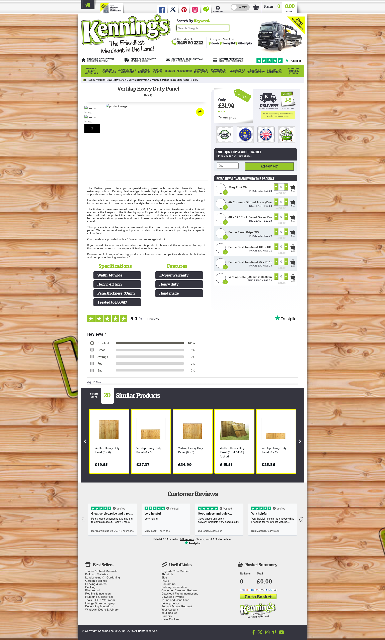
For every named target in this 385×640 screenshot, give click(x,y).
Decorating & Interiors (274, 71)
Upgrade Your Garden (175, 571)
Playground (184, 70)
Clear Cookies (170, 619)
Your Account (169, 609)
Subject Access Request (176, 606)
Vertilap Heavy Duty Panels (111, 80)
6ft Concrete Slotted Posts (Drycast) (253, 202)
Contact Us (168, 583)
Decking (170, 70)
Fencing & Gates (158, 71)
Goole (215, 43)
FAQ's (165, 580)
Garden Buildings (144, 71)
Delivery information (174, 587)
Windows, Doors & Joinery (293, 71)
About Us (167, 574)
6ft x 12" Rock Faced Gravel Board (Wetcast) (258, 217)
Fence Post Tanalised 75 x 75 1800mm (254, 262)
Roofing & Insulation (201, 71)
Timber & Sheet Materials (91, 71)
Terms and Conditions (175, 600)
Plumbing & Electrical (218, 71)
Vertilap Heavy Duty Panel (143, 80)
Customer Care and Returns (179, 590)
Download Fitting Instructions (179, 593)
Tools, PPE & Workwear (237, 71)
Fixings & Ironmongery (255, 71)
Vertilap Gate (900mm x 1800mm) (250, 277)
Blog (164, 577)
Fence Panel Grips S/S (243, 232)
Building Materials (109, 71)
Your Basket (169, 612)
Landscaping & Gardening (127, 71)
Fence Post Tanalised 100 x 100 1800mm (256, 247)
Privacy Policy (170, 603)
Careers (166, 616)
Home (91, 80)
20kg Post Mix (238, 187)
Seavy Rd (228, 43)
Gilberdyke (245, 43)
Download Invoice (172, 596)
